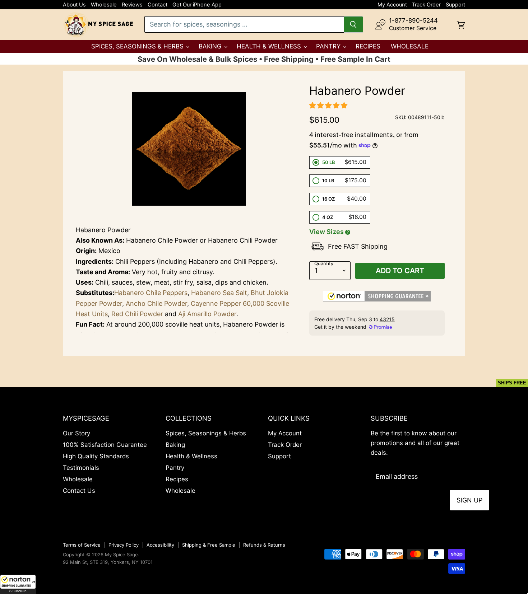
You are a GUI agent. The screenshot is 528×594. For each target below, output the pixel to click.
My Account (392, 5)
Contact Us (79, 490)
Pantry (329, 46)
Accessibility (160, 545)
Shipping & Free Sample (208, 545)
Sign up (469, 500)
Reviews (132, 5)
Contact (157, 5)
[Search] (353, 24)
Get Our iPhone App (197, 5)
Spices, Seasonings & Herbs (138, 46)
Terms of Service (82, 545)
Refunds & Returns (264, 545)
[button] (18, 584)
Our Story (76, 433)
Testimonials (81, 467)
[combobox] (244, 24)
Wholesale (104, 5)
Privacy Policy (123, 545)
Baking (211, 46)
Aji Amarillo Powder (207, 314)
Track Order (426, 5)
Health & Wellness (270, 46)
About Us (74, 5)
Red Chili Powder (137, 314)
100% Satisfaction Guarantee (105, 444)
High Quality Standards (96, 456)
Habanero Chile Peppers (150, 292)
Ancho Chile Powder (156, 303)
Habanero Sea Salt (219, 292)
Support (455, 5)
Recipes (368, 46)
